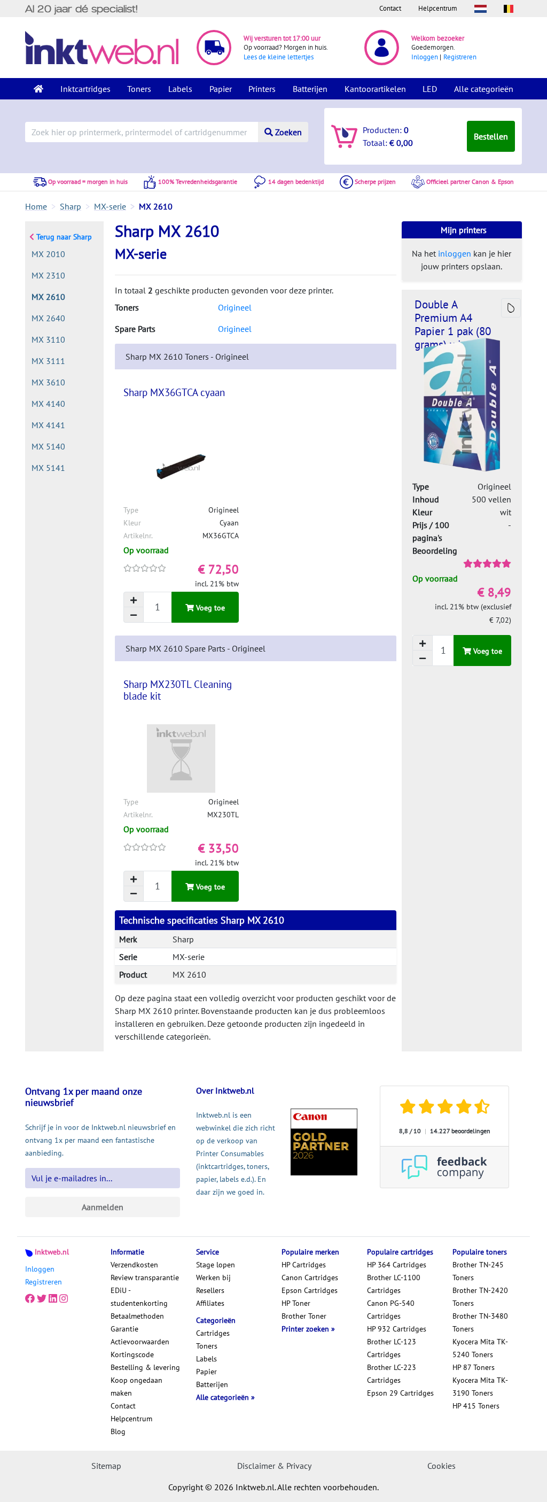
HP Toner (296, 1303)
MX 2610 (48, 296)
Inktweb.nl (52, 1252)
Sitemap (106, 1465)
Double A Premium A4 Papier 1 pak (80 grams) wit (453, 324)
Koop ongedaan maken (136, 1386)
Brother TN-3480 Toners (480, 1322)
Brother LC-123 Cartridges (391, 1348)
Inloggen (424, 56)
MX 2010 (48, 254)
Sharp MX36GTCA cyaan (174, 392)
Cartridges (213, 1333)
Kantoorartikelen (375, 88)
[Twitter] (41, 1299)
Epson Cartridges (310, 1290)
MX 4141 (48, 425)
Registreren (459, 56)
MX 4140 (48, 403)
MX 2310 (48, 275)
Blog (118, 1431)
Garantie (124, 1329)
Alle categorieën (483, 88)
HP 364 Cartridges (396, 1264)
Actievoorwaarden (140, 1341)
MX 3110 (48, 339)
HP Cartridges (304, 1264)
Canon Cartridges (310, 1277)
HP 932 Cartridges (396, 1329)
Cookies (441, 1465)
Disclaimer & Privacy (274, 1465)
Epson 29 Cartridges (400, 1393)
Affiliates (210, 1303)
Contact (390, 8)
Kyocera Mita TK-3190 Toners (480, 1386)
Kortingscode (132, 1354)
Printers (262, 88)
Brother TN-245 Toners (478, 1271)
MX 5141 (48, 467)
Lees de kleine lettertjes (279, 56)
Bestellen (491, 136)
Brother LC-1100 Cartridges (393, 1284)
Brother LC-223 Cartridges (391, 1373)
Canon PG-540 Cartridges (391, 1309)
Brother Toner (304, 1316)
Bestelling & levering (145, 1367)
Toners (139, 88)
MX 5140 (48, 446)
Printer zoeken (306, 1329)
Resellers (210, 1290)
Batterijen (310, 88)
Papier (220, 88)
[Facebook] (30, 1299)
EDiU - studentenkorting (139, 1297)
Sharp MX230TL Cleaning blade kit (177, 690)
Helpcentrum (437, 8)
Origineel (235, 307)
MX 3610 (48, 382)
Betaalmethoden (137, 1316)
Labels (180, 88)
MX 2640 (48, 318)
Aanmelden (102, 1207)
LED (430, 88)
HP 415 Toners (475, 1406)
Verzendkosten (134, 1264)
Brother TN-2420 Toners (480, 1297)
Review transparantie (145, 1277)
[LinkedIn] (53, 1299)
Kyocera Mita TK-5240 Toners (480, 1348)
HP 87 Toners (473, 1367)
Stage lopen (215, 1264)
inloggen (454, 253)
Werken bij (213, 1277)
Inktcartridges (85, 88)
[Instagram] (63, 1299)
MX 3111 (48, 360)
